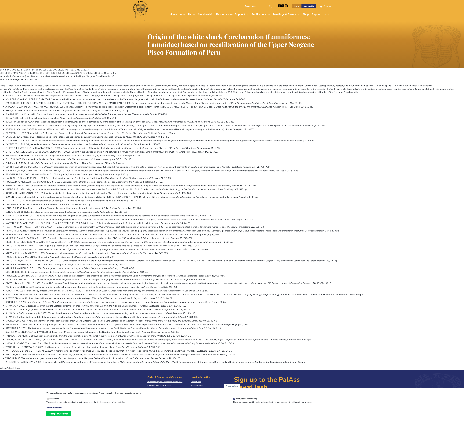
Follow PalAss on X (282, 5)
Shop (306, 14)
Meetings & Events (284, 14)
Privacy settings (232, 386)
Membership (205, 14)
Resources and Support (230, 14)
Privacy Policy (197, 385)
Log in (296, 6)
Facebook (279, 5)
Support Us (308, 6)
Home (173, 14)
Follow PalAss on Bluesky (286, 5)
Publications (259, 14)
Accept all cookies (58, 413)
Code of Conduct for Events (159, 385)
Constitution (196, 381)
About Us (185, 14)
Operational (54, 398)
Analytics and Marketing (246, 398)
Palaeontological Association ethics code (164, 381)
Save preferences (54, 407)
